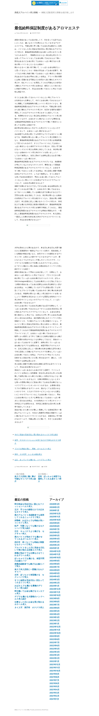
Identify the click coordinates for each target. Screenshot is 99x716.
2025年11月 (55, 516)
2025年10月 (55, 520)
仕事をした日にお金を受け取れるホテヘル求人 (29, 603)
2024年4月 (55, 576)
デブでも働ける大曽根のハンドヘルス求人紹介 (29, 597)
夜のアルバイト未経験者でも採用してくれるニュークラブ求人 (29, 516)
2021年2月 (54, 696)
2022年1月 (54, 661)
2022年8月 (55, 639)
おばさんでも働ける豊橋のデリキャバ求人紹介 (28, 586)
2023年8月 (55, 601)
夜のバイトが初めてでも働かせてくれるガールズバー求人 (28, 538)
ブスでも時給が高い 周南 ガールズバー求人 (33, 449)
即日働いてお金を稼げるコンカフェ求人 (29, 592)
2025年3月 (55, 542)
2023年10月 (55, 595)
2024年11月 (55, 554)
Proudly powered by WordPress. (39, 710)
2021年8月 (54, 677)
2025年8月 (55, 526)
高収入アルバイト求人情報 (26, 12)
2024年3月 (55, 579)
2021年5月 (54, 686)
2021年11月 (55, 667)
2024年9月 (55, 561)
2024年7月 (55, 567)
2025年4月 (55, 538)
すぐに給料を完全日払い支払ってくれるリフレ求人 (29, 581)
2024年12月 (55, 551)
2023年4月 (55, 614)
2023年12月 (55, 589)
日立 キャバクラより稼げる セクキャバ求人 (29, 532)
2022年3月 (55, 655)
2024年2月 (55, 583)
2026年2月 (55, 507)
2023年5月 (55, 611)
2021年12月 (55, 664)
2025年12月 (55, 513)
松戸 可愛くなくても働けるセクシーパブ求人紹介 (29, 527)
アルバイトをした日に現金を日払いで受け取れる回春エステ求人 (29, 548)
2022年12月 (55, 627)
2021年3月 (54, 693)
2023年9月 (55, 598)
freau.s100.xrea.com (22, 33)
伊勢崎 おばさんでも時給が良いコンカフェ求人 (29, 521)
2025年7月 (55, 529)
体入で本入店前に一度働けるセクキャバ (29, 570)
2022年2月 (55, 658)
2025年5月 (55, 535)
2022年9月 (55, 636)
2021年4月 (54, 689)
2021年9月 (54, 674)
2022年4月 (55, 652)
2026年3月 (55, 504)
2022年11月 (55, 630)
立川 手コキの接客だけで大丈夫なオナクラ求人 (29, 510)
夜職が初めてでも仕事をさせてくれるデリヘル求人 (29, 554)
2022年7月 (55, 642)
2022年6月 (55, 645)
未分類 (45, 466)
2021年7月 (54, 680)
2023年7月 (55, 604)
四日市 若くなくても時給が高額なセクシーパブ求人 (29, 543)
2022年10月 (55, 633)
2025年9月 (55, 523)
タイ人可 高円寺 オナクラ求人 (29, 607)
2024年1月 (54, 586)
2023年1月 (54, 623)
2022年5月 (55, 649)
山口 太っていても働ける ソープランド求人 (33, 460)
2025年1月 (54, 548)
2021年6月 (54, 683)
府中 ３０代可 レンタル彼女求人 (28, 454)
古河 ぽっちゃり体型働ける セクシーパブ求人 (29, 576)
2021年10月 (55, 671)
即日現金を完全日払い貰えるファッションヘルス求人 (29, 505)
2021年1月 (54, 699)
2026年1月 (54, 510)
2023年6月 (55, 608)
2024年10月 (55, 557)
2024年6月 (55, 570)
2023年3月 (55, 617)
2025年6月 (55, 532)
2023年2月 (55, 620)
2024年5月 (55, 573)
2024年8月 (55, 564)
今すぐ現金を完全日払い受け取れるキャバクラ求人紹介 (36, 435)
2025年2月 (55, 545)
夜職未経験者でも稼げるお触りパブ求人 (29, 565)
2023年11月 (55, 592)
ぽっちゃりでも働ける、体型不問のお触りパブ (29, 559)
